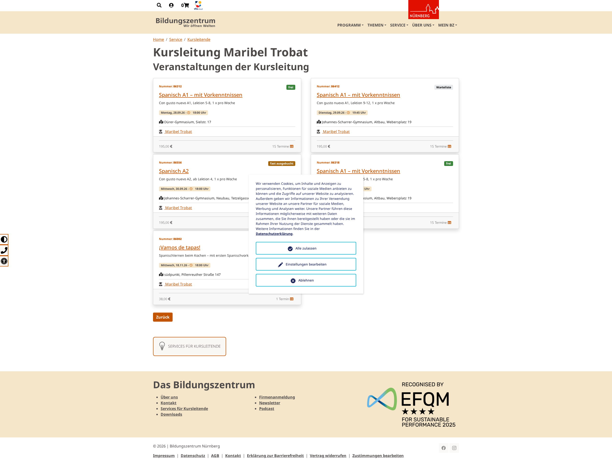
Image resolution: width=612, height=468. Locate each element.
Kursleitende (198, 39)
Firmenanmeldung (277, 397)
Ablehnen (306, 280)
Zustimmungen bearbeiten (378, 455)
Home (158, 39)
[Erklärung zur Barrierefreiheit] (4, 261)
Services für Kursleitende (184, 408)
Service (175, 39)
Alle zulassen (306, 248)
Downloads (171, 414)
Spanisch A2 (174, 170)
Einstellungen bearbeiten (306, 264)
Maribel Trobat (178, 131)
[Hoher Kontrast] (4, 239)
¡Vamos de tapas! (179, 247)
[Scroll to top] (601, 457)
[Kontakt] (4, 250)
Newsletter (269, 402)
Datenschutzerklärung (274, 233)
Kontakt (168, 402)
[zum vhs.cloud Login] (199, 5)
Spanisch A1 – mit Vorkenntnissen (200, 94)
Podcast (266, 408)
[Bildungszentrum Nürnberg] (186, 22)
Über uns (169, 397)
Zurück (162, 317)
